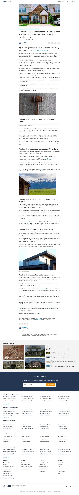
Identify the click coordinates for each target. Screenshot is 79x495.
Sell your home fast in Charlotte (45, 451)
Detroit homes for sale (7, 428)
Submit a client (42, 464)
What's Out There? (35, 28)
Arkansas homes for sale (44, 436)
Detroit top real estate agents (27, 401)
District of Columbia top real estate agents (11, 413)
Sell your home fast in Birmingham (28, 451)
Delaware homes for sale (44, 438)
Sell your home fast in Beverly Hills (9, 451)
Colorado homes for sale (7, 438)
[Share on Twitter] (52, 43)
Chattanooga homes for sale (45, 424)
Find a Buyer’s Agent (25, 462)
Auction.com (21, 124)
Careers (59, 466)
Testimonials (60, 464)
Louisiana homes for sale (62, 441)
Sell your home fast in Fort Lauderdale (47, 454)
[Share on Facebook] (55, 43)
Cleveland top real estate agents (27, 400)
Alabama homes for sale (7, 436)
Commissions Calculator (7, 475)
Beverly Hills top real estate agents (9, 398)
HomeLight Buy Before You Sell (8, 466)
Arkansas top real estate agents (63, 409)
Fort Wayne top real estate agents (64, 401)
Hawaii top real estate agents (63, 413)
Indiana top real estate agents (45, 415)
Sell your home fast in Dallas (63, 453)
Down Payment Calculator (26, 468)
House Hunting (27, 28)
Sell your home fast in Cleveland (27, 453)
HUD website (49, 159)
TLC (42, 170)
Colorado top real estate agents (27, 411)
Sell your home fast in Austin (45, 449)
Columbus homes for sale (26, 426)
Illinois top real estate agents (27, 415)
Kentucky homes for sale (44, 441)
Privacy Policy (50, 491)
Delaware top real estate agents (64, 411)
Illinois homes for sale (44, 439)
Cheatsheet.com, (28, 221)
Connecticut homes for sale (26, 438)
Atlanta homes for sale (26, 422)
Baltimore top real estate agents (64, 396)
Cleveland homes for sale (7, 426)
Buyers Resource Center (25, 464)
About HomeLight (61, 462)
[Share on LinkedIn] (49, 43)
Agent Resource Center (44, 466)
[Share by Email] (58, 43)
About (68, 1)
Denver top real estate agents (8, 401)
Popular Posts (49, 346)
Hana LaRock (24, 327)
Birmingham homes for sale (8, 424)
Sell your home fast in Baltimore (64, 449)
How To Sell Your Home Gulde (8, 478)
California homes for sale (62, 436)
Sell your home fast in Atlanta (27, 449)
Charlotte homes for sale (26, 424)
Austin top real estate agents (45, 396)
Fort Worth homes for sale (62, 428)
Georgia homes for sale (7, 439)
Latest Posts (57, 346)
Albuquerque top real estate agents (9, 396)
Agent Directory (42, 471)
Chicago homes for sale (62, 424)
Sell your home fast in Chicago (8, 453)
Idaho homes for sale (25, 439)
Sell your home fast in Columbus (46, 453)
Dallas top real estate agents (63, 400)
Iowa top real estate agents (63, 415)
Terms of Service (57, 491)
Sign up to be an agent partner (45, 462)
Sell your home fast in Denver (8, 454)
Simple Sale (5, 464)
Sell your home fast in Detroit (27, 454)
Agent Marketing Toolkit (44, 469)
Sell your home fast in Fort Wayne (64, 454)
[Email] (23, 331)
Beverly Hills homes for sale (63, 422)
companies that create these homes (41, 288)
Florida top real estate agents (27, 413)
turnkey (55, 53)
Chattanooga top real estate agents (64, 398)
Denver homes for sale (62, 426)
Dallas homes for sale (44, 426)
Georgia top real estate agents (45, 413)
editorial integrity (38, 319)
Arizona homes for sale (26, 436)
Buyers (20, 28)
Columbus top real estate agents (46, 400)
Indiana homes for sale (62, 439)
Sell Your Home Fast (6, 471)
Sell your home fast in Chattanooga (64, 451)
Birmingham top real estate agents (28, 398)
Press (59, 468)
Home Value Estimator (7, 468)
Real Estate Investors (61, 471)
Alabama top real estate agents (9, 409)
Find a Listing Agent (6, 462)
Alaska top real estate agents (27, 409)
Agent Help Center (43, 468)
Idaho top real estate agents (8, 415)
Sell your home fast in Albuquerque (9, 449)
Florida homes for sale (62, 438)
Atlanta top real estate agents (27, 396)
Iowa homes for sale (7, 441)
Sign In (59, 473)
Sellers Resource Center (7, 469)
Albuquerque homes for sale (8, 422)
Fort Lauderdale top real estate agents (47, 401)
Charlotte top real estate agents (45, 398)
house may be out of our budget (41, 50)
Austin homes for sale (44, 422)
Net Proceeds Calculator (7, 476)
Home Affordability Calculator (26, 466)
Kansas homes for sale (26, 441)
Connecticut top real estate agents (46, 411)
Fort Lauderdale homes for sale (27, 428)
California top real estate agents (9, 411)
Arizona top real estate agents (45, 409)
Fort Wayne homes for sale (44, 428)
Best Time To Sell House (7, 473)
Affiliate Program (61, 469)
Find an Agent (51, 384)
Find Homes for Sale (25, 469)
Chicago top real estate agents (8, 400)
